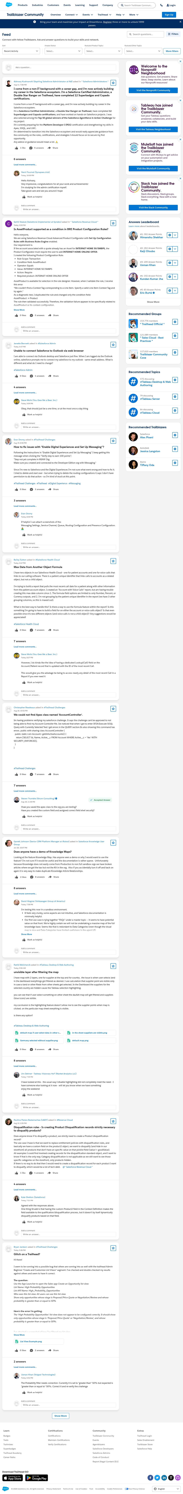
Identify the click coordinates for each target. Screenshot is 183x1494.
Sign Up (169, 14)
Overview (56, 14)
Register (107, 21)
